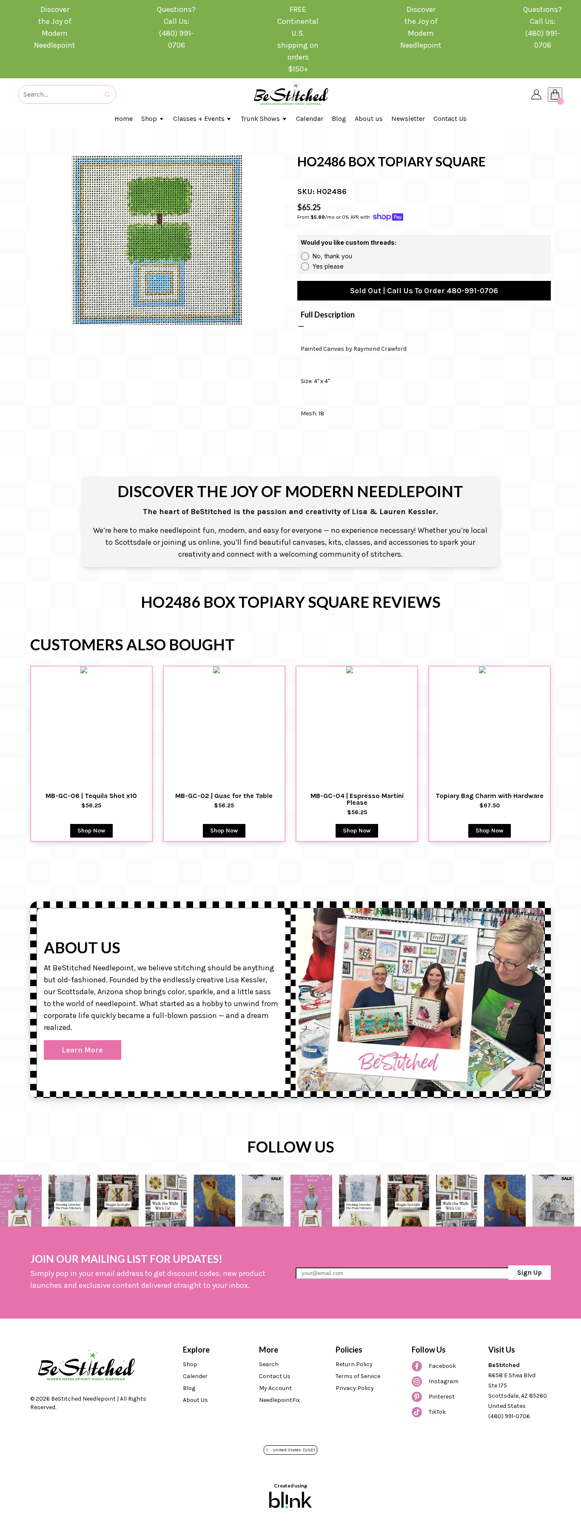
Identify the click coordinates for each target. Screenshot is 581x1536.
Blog (189, 1388)
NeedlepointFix (279, 1400)
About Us (195, 1400)
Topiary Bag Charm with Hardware (490, 795)
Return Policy (354, 1364)
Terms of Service (358, 1376)
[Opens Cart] (555, 94)
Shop (190, 1364)
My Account (275, 1388)
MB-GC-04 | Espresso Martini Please (357, 799)
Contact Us (274, 1376)
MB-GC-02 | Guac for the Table (224, 795)
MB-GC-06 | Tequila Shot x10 (91, 795)
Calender (195, 1376)
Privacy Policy (355, 1388)
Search (269, 1364)
